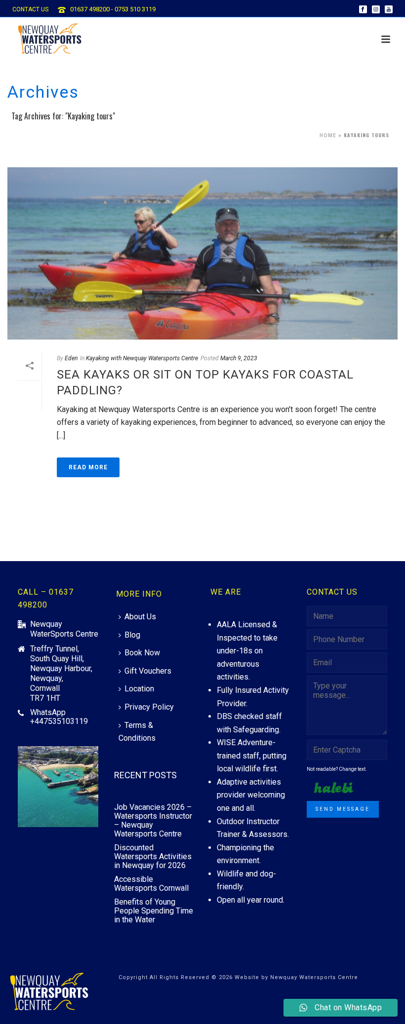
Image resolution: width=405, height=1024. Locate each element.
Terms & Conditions (137, 732)
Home (328, 135)
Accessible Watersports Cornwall (151, 884)
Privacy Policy (149, 707)
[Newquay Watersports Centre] (49, 992)
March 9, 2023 (238, 358)
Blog (132, 635)
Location (139, 688)
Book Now (142, 652)
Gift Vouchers (147, 671)
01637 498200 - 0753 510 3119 (113, 9)
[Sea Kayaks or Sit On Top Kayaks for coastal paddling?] (202, 253)
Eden (71, 358)
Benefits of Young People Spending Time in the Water (153, 911)
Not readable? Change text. (337, 769)
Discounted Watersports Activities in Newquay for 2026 (153, 856)
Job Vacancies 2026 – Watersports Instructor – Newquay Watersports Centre (153, 820)
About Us (140, 616)
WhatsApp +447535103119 (59, 717)
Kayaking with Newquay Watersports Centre (142, 358)
